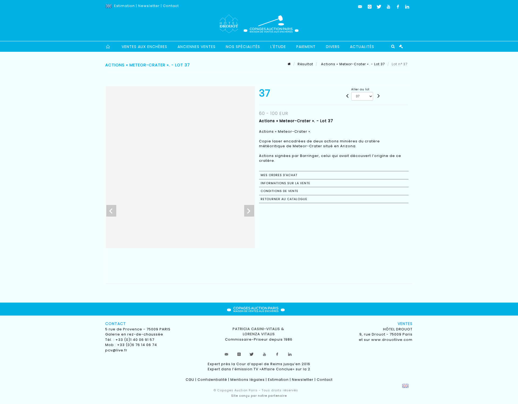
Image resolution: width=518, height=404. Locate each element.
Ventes (405, 323)
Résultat (305, 64)
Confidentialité (212, 379)
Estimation (124, 5)
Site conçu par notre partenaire (259, 395)
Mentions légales (247, 379)
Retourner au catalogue (284, 199)
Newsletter (149, 5)
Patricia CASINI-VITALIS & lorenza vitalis (259, 331)
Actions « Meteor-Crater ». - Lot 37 (352, 64)
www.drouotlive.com (392, 339)
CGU (190, 379)
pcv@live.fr (116, 350)
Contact (171, 5)
